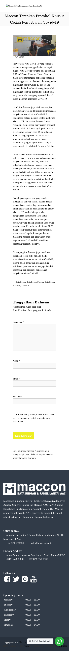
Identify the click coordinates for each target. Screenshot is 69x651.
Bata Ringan (21, 282)
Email (16, 378)
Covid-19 (25, 285)
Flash (26, 646)
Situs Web (17, 396)
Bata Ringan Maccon (35, 282)
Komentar (18, 322)
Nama (16, 361)
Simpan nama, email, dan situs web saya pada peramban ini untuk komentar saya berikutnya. (33, 418)
